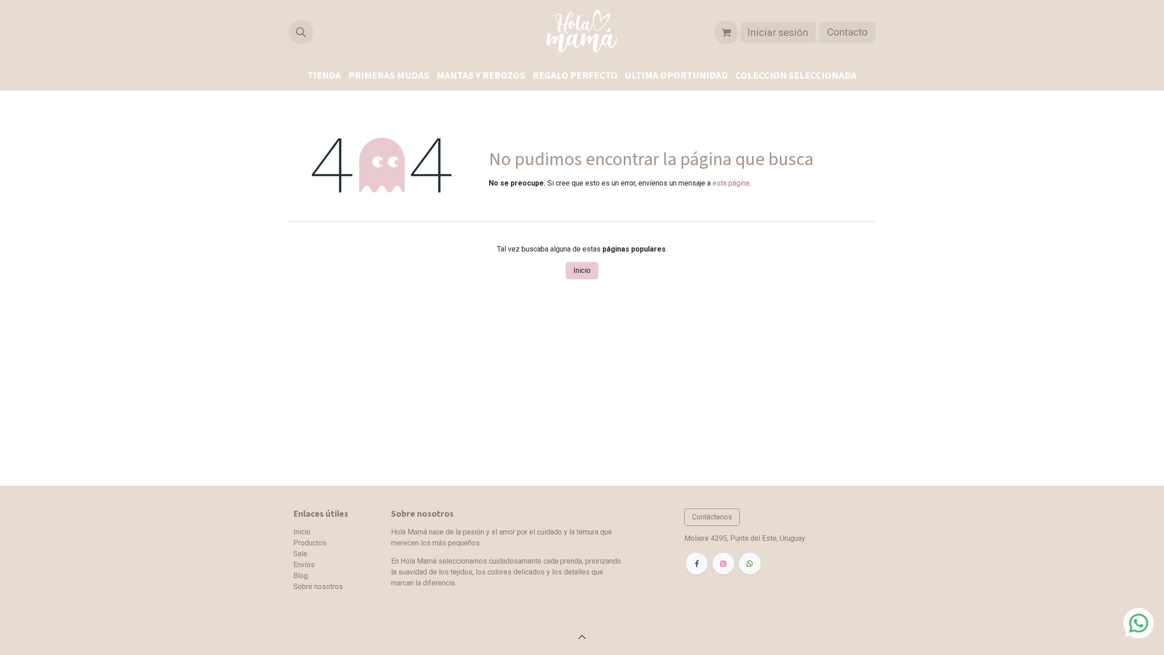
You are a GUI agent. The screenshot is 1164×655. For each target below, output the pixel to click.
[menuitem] (324, 76)
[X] (750, 563)
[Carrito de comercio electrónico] (726, 32)
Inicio (582, 270)
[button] (301, 32)
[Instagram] (723, 563)
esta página (730, 183)
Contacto (847, 32)
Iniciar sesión (778, 32)
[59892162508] (1138, 622)
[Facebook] (696, 563)
